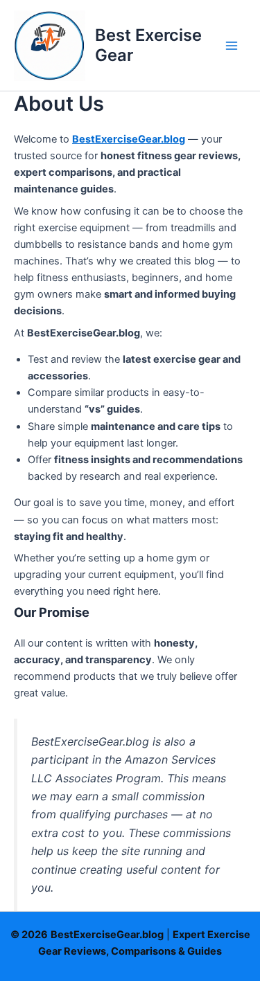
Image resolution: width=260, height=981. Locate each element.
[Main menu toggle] (231, 45)
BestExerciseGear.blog (128, 139)
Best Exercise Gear (148, 44)
